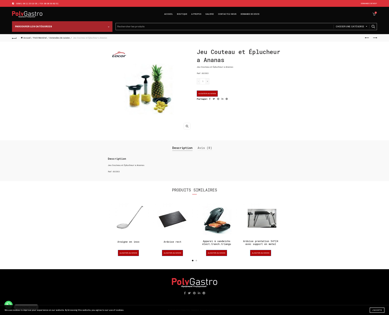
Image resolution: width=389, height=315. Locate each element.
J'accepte (377, 310)
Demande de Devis (250, 14)
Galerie (209, 14)
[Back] (14, 38)
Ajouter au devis (207, 94)
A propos (196, 14)
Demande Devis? (369, 3)
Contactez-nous (227, 14)
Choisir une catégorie (350, 26)
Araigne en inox (128, 241)
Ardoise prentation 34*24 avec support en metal (260, 242)
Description (182, 148)
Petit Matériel (40, 38)
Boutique (182, 14)
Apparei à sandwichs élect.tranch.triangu (216, 242)
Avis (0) (205, 148)
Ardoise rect (172, 241)
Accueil (168, 14)
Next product (375, 38)
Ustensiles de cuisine (59, 38)
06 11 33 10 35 (30, 3)
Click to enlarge (187, 126)
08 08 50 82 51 (51, 3)
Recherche (373, 26)
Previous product (367, 38)
